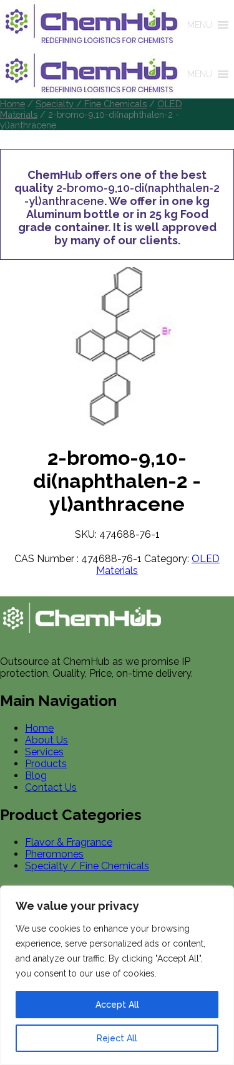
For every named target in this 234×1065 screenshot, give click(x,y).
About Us (46, 740)
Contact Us (51, 787)
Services (44, 752)
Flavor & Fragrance (68, 842)
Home (12, 103)
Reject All (117, 1038)
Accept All (117, 1005)
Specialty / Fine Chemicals (91, 103)
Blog (36, 775)
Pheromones (54, 854)
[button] (199, 24)
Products (46, 764)
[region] (117, 975)
